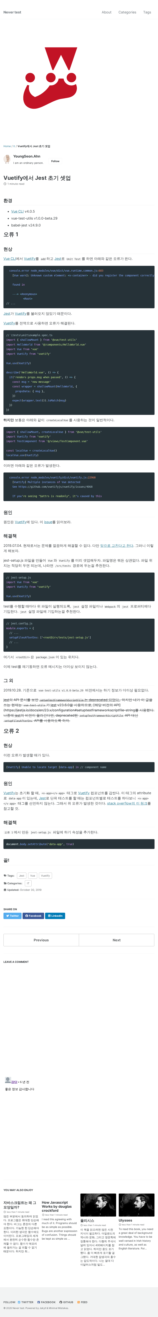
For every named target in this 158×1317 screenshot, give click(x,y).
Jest (57, 259)
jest (6, 700)
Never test (12, 12)
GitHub (68, 1302)
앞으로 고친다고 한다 (116, 546)
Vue (32, 875)
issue (48, 522)
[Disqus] (79, 1019)
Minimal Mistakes (58, 1308)
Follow (55, 161)
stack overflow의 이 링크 (127, 803)
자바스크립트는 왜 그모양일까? (19, 1205)
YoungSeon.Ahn (26, 156)
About (107, 12)
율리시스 (87, 1220)
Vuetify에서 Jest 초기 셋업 (37, 178)
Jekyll (43, 1308)
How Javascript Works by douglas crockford (57, 1206)
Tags (147, 12)
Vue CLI (17, 211)
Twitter (27, 1302)
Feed (83, 1302)
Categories (127, 12)
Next (117, 940)
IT (28, 883)
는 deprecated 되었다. (80, 700)
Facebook (47, 1302)
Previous (41, 940)
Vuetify (29, 259)
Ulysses (125, 1220)
